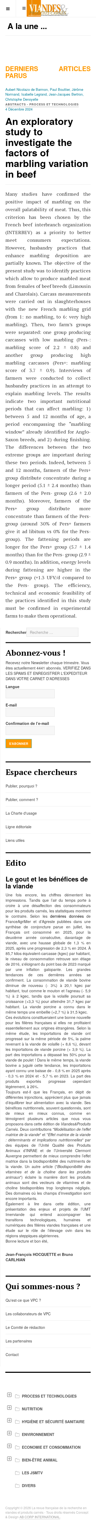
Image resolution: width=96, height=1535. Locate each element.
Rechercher (16, 632)
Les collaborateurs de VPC (28, 1313)
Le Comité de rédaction (25, 1327)
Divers (28, 1485)
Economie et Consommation (51, 1447)
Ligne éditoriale (18, 826)
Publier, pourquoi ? (21, 786)
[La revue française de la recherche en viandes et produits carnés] (48, 8)
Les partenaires (19, 1341)
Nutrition (32, 1408)
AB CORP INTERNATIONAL (39, 1516)
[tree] (48, 1441)
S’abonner (18, 743)
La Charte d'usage (21, 813)
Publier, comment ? (22, 799)
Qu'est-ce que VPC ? (23, 1300)
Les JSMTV (32, 1472)
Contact (12, 1354)
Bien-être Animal (40, 1460)
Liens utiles (15, 840)
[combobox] (52, 632)
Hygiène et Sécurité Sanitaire (53, 1421)
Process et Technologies (49, 1396)
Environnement (38, 1434)
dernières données (67, 916)
